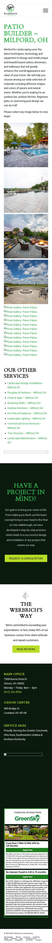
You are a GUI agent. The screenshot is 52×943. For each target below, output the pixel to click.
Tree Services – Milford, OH (23, 433)
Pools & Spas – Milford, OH (23, 397)
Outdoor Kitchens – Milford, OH (25, 408)
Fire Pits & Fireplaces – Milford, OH (27, 413)
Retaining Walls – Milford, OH (24, 403)
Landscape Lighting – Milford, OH (26, 418)
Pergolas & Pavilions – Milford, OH (27, 392)
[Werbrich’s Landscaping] (21, 10)
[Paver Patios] (26, 166)
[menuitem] (44, 10)
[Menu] (44, 10)
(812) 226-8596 (13, 691)
